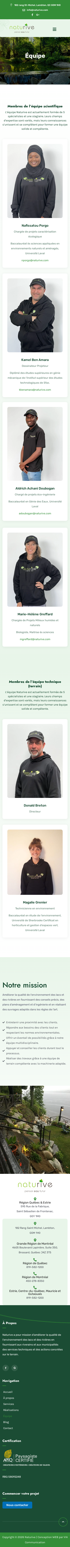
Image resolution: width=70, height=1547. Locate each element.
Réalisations (11, 1410)
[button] (35, 1404)
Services (8, 1404)
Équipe (7, 1416)
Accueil (8, 1391)
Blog (6, 1422)
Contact (8, 1428)
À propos (8, 1397)
